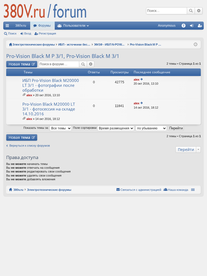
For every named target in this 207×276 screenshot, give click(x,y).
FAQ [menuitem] (185, 27)
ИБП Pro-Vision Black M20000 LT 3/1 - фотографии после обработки (50, 85)
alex (29, 95)
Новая (19, 64)
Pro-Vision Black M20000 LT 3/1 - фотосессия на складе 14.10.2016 (48, 109)
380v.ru (20, 25)
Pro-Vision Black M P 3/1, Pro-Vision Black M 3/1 (62, 56)
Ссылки (8, 27)
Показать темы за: (36, 127)
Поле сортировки (85, 127)
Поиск (191, 11)
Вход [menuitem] (193, 27)
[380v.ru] (45, 11)
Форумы (44, 25)
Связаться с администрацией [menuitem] (140, 189)
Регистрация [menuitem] (201, 27)
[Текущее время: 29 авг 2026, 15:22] (195, 44)
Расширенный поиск (198, 11)
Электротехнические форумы (49, 189)
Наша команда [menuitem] (178, 189)
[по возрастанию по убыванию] (151, 127)
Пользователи (74, 25)
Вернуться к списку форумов (29, 145)
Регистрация (47, 33)
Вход (27, 33)
